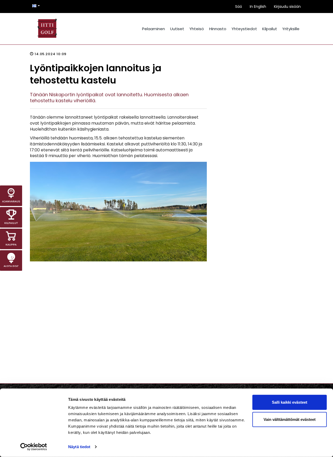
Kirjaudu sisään (287, 6)
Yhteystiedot (244, 28)
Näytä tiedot (79, 447)
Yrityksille (290, 28)
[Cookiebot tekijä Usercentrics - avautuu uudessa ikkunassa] (33, 447)
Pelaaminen (153, 28)
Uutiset (177, 28)
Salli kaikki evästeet (289, 402)
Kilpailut (269, 28)
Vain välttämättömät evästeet (290, 419)
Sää (238, 6)
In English (258, 6)
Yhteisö (196, 28)
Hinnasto (217, 28)
